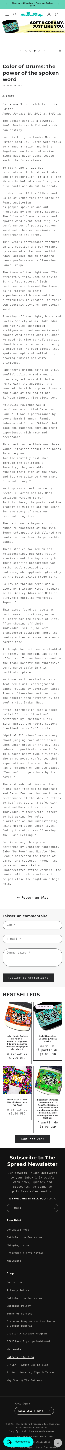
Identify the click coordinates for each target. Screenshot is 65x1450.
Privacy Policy (18, 1290)
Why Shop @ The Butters (24, 1380)
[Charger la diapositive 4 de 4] (39, 51)
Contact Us (15, 1282)
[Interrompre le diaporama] (61, 50)
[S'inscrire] (54, 1208)
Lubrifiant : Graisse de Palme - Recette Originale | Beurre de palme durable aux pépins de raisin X (17, 1042)
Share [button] (10, 95)
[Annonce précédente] (6, 4)
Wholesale (14, 1260)
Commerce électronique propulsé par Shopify (34, 1428)
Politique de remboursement (39, 1431)
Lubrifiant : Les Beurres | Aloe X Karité (48, 1039)
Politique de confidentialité (34, 1437)
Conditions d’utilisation (34, 1442)
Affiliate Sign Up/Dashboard (28, 1341)
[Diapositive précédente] (20, 50)
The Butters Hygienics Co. (32, 1424)
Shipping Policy (19, 1305)
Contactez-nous (18, 1229)
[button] (7, 14)
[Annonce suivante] (58, 4)
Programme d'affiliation (25, 1252)
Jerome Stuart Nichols (26, 104)
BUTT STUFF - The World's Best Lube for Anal (17, 1102)
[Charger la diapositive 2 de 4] (30, 51)
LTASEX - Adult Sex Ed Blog (27, 1364)
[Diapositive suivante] (44, 50)
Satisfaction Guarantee (24, 1237)
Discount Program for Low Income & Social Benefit (31, 1323)
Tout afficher (32, 1139)
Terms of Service (19, 1313)
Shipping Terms (18, 1245)
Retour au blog (35, 897)
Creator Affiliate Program (27, 1333)
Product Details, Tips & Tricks (31, 1372)
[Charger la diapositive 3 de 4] (34, 51)
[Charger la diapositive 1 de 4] (26, 51)
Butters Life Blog (20, 1357)
